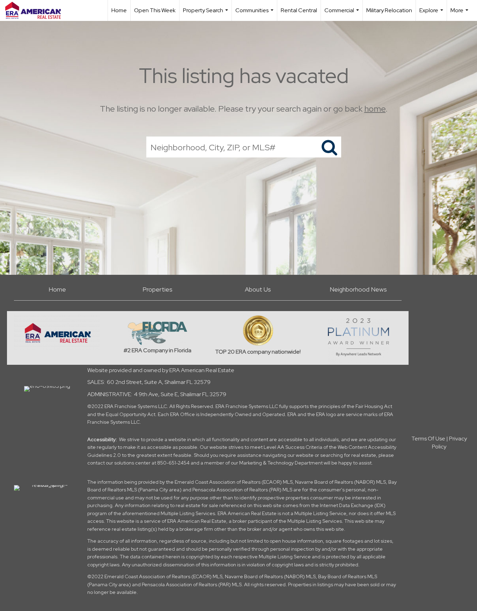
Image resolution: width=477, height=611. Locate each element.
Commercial (342, 14)
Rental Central (299, 10)
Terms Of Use (428, 438)
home (375, 108)
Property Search (206, 14)
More (460, 14)
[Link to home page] (36, 10)
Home (119, 10)
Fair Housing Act (373, 406)
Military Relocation (389, 10)
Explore (432, 14)
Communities (255, 14)
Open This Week (155, 10)
